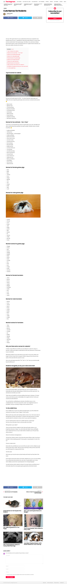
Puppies (47, 1)
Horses (61, 1)
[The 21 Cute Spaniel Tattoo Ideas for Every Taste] (33, 520)
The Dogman (10, 1)
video (65, 1)
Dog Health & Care (26, 1)
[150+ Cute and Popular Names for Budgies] (33, 504)
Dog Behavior (34, 1)
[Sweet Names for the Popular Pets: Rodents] (12, 504)
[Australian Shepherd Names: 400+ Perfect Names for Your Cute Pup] (33, 537)
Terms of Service (50, 582)
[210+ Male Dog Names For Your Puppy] (12, 520)
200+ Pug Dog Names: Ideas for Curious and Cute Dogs (11, 545)
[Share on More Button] (37, 18)
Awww (51, 1)
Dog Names (19, 1)
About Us (44, 582)
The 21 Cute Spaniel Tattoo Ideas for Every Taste (33, 529)
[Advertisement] (23, 28)
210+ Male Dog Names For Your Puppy (11, 528)
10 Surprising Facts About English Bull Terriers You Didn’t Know (8, 5)
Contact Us (62, 582)
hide (12, 49)
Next (63, 4)
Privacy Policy (56, 582)
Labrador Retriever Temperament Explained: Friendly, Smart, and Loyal (58, 5)
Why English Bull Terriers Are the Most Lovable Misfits (18, 5)
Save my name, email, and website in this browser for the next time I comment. (20, 574)
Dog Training (41, 1)
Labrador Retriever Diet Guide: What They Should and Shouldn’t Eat (48, 5)
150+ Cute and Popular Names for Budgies (33, 511)
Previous (3, 4)
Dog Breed (56, 1)
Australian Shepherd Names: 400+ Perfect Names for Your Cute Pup (33, 543)
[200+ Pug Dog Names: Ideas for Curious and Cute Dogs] (12, 537)
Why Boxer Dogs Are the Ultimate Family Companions (38, 5)
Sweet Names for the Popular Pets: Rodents (12, 511)
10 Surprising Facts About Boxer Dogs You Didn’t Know (28, 5)
